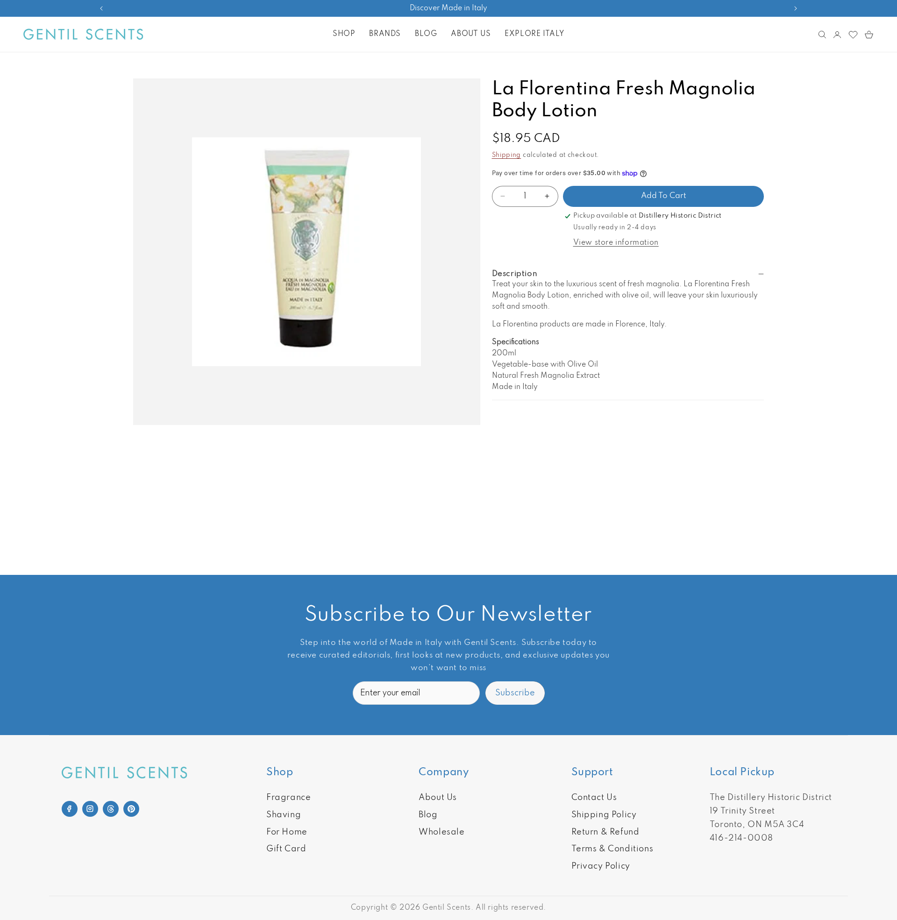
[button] (344, 34)
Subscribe (515, 693)
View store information (616, 243)
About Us (438, 797)
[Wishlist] (853, 34)
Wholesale (441, 832)
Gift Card (286, 849)
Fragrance (288, 797)
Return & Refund (605, 832)
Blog (428, 815)
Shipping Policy (604, 815)
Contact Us (594, 797)
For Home (286, 832)
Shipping (506, 155)
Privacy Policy (600, 866)
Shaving (283, 815)
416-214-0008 (741, 838)
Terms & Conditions (612, 849)
